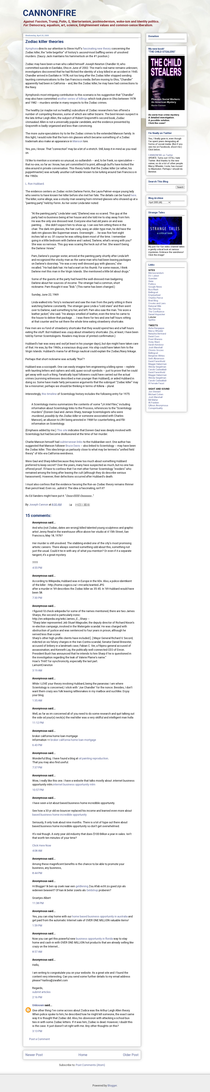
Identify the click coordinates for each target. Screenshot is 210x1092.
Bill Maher (153, 400)
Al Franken (153, 402)
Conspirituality (155, 408)
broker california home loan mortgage (73, 739)
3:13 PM (37, 1031)
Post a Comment (39, 1039)
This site (62, 430)
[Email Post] (70, 504)
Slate (150, 281)
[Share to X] (82, 504)
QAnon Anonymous (158, 405)
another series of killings (72, 98)
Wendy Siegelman (157, 366)
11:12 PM (38, 722)
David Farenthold (156, 361)
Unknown (38, 1005)
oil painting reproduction (93, 758)
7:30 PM (37, 597)
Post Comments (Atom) (90, 1065)
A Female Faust (156, 383)
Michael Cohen (155, 394)
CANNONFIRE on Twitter (160, 155)
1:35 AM (37, 700)
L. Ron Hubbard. (34, 183)
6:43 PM (37, 745)
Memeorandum (156, 273)
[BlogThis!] (79, 504)
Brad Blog (153, 300)
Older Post (131, 1055)
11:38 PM (38, 903)
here (133, 195)
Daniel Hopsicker (156, 314)
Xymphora (31, 48)
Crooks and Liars (157, 303)
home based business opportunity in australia (100, 916)
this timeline (49, 393)
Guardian (152, 278)
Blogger (112, 1085)
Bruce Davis (73, 445)
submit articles (41, 992)
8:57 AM (37, 951)
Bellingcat (153, 292)
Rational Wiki (154, 306)
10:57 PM (38, 789)
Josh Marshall (155, 347)
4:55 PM (37, 567)
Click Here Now (41, 845)
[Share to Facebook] (85, 504)
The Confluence (156, 311)
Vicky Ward (154, 342)
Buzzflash (153, 289)
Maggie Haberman (157, 364)
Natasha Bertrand (157, 333)
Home (82, 1055)
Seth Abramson (156, 358)
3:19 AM (37, 670)
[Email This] (76, 504)
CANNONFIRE (49, 13)
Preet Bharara (155, 339)
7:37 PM (37, 767)
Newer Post (34, 1055)
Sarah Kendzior (156, 344)
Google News (155, 286)
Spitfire (151, 320)
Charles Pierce (155, 297)
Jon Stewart (154, 391)
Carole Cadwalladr (157, 369)
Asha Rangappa (156, 328)
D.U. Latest (153, 275)
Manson (78, 141)
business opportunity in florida (94, 938)
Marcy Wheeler (155, 331)
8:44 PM (37, 873)
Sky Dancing (154, 308)
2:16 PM (37, 997)
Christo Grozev (156, 350)
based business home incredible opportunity (59, 814)
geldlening (82, 886)
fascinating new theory (97, 48)
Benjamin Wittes (156, 355)
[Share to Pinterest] (88, 504)
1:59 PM (37, 925)
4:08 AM (37, 850)
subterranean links (71, 441)
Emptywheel (154, 295)
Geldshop (92, 890)
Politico (152, 284)
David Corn (153, 336)
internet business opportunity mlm (74, 784)
